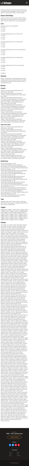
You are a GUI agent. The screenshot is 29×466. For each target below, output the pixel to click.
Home (10, 452)
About (18, 452)
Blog (10, 455)
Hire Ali (10, 454)
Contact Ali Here (14, 437)
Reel (18, 454)
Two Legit (16, 463)
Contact (18, 455)
